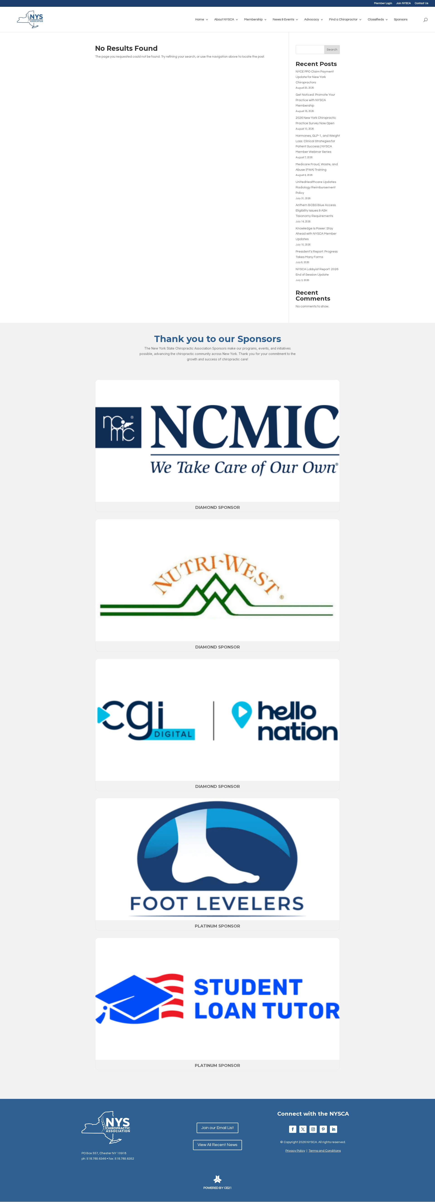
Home (199, 19)
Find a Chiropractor (343, 19)
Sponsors (400, 19)
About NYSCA (224, 19)
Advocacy (311, 19)
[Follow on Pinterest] (323, 1129)
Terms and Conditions (325, 1150)
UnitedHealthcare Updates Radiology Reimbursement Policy (316, 187)
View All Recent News (217, 1145)
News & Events (283, 19)
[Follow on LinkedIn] (333, 1129)
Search (332, 49)
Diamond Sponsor (217, 507)
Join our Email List (217, 1128)
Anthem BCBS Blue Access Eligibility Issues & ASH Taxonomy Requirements (316, 211)
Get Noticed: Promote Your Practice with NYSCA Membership (315, 100)
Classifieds (376, 19)
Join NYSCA (403, 3)
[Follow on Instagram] (313, 1129)
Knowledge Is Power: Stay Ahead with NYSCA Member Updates (316, 234)
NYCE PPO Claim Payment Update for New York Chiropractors (315, 77)
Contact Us (421, 3)
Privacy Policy (295, 1150)
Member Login (383, 3)
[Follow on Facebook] (292, 1129)
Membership (253, 19)
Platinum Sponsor (217, 926)
